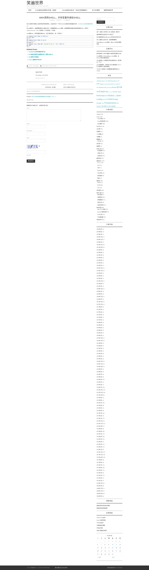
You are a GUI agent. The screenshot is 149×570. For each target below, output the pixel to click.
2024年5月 (99, 242)
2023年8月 (99, 252)
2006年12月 (100, 488)
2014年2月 (99, 384)
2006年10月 (100, 493)
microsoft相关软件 (102, 212)
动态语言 (99, 175)
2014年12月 (100, 361)
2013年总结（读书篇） (50, 87)
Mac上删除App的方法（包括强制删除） (107, 39)
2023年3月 (99, 263)
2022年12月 (100, 268)
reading (99, 99)
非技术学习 (100, 219)
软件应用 (99, 207)
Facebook (106, 84)
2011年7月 (99, 465)
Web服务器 (100, 217)
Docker (99, 182)
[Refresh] (39, 146)
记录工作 (99, 153)
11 (116, 544)
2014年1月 (99, 387)
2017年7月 (99, 309)
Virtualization (110, 102)
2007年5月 (99, 486)
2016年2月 (99, 335)
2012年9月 (99, 429)
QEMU (118, 95)
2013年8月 (99, 400)
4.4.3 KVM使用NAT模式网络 (109, 65)
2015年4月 (99, 356)
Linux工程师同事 (101, 520)
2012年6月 (99, 436)
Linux (30, 66)
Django (102, 84)
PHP (107, 96)
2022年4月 (99, 276)
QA (115, 95)
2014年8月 (99, 371)
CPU (98, 84)
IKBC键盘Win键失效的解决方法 (112, 53)
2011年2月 (99, 478)
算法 (98, 178)
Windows (99, 106)
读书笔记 (99, 190)
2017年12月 (100, 301)
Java (105, 87)
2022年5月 (99, 273)
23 (109, 551)
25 (116, 551)
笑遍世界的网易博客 (102, 508)
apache (103, 81)
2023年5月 (99, 257)
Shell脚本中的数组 (34, 57)
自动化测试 (100, 205)
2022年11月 (100, 270)
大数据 (98, 136)
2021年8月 (99, 283)
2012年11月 (100, 423)
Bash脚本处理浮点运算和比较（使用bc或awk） (41, 54)
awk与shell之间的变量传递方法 (37, 52)
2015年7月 (99, 348)
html (118, 84)
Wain (98, 60)
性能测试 (99, 197)
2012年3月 (99, 444)
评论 (28, 108)
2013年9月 (99, 397)
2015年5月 (99, 353)
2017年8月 (99, 307)
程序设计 (99, 161)
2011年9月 (99, 460)
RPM (104, 99)
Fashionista (111, 567)
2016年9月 (99, 322)
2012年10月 (100, 426)
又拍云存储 (100, 528)
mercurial (110, 91)
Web (117, 103)
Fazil (98, 56)
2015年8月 (99, 346)
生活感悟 (99, 150)
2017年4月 (99, 317)
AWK (43, 66)
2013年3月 (99, 413)
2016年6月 (99, 325)
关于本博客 (96, 10)
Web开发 (99, 173)
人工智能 (99, 134)
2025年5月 (99, 234)
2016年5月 (99, 327)
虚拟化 (98, 181)
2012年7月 (99, 434)
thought (99, 103)
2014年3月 (99, 382)
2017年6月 (99, 312)
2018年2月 (99, 299)
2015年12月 (100, 338)
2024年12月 (100, 237)
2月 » (113, 557)
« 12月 (99, 557)
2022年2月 (99, 278)
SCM (106, 99)
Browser (116, 81)
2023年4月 (99, 260)
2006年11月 (100, 491)
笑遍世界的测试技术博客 (103, 505)
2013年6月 (99, 405)
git (109, 84)
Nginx (119, 92)
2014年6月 (99, 377)
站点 (28, 137)
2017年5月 (99, 314)
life (98, 91)
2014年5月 (99, 379)
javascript (109, 87)
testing (115, 99)
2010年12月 (100, 483)
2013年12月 (100, 390)
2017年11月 (100, 304)
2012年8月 (99, 431)
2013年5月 (99, 408)
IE (119, 84)
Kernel (114, 87)
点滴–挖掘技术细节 (102, 530)
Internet (101, 87)
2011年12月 (100, 452)
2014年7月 (99, 374)
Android (99, 81)
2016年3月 (99, 333)
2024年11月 (100, 239)
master (59, 20)
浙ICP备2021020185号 (61, 567)
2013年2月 (99, 416)
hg (115, 84)
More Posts (40, 78)
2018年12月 (100, 296)
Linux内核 (100, 118)
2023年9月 (99, 250)
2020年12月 (100, 289)
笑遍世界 (35, 3)
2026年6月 (99, 229)
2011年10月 (100, 457)
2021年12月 (100, 281)
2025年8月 (99, 232)
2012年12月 (100, 421)
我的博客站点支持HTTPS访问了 (105, 34)
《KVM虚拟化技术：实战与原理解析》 (74, 10)
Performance (101, 95)
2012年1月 (99, 449)
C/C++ (99, 162)
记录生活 (99, 155)
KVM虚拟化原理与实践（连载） (46, 10)
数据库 (98, 139)
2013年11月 (100, 392)
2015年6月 (99, 351)
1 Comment (67, 20)
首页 (29, 10)
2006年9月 (99, 496)
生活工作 (99, 149)
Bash (47, 66)
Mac (107, 92)
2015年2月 (99, 359)
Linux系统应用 (101, 121)
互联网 (98, 131)
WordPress (105, 106)
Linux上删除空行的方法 (35, 59)
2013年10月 (100, 395)
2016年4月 (99, 330)
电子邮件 (30, 130)
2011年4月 (99, 473)
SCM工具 (99, 214)
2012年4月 (99, 441)
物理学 (98, 146)
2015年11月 (100, 340)
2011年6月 (99, 467)
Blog (112, 81)
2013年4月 (99, 410)
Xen (110, 106)
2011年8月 (99, 462)
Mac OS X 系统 (101, 209)
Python (111, 95)
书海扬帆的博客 (101, 525)
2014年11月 (100, 364)
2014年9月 (99, 369)
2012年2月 (99, 447)
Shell (55, 66)
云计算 (98, 129)
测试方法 (99, 202)
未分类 (98, 143)
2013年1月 (99, 418)
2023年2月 (99, 265)
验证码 (29, 155)
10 (112, 544)
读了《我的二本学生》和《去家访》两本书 (108, 32)
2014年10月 (100, 366)
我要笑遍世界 (108, 10)
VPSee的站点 (100, 523)
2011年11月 (100, 454)
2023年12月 (100, 244)
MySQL (115, 92)
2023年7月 (99, 255)
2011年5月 (99, 470)
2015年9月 (99, 343)
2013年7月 (99, 403)
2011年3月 (99, 475)
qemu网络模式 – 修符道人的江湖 (105, 64)
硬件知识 (99, 158)
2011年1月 (99, 480)
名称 (29, 123)
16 (109, 548)
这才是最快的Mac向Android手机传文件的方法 (109, 37)
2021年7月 (99, 286)
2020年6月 (99, 294)
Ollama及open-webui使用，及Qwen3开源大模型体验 (108, 57)
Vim (103, 103)
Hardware (112, 84)
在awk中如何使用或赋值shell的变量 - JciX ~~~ (44, 96)
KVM (119, 87)
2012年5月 (99, 439)
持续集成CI (100, 200)
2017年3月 (99, 320)
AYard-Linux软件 (101, 517)
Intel (98, 87)
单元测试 (99, 194)
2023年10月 (100, 247)
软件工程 (99, 193)
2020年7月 (99, 291)
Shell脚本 (35, 66)
